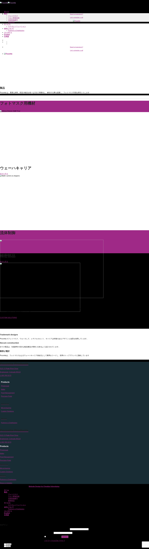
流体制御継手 (13, 20)
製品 (5, 14)
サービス (7, 24)
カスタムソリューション (17, 26)
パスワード (48, 533)
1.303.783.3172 (5, 375)
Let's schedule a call (76, 50)
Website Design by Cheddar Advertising (44, 486)
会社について (9, 28)
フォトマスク (13, 16)
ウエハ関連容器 (13, 18)
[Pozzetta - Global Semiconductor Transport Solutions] (8, 3)
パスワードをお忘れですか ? (54, 540)
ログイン (65, 537)
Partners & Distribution (16, 30)
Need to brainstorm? (76, 47)
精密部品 (11, 22)
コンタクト (8, 32)
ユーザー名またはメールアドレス (56, 529)
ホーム (6, 11)
